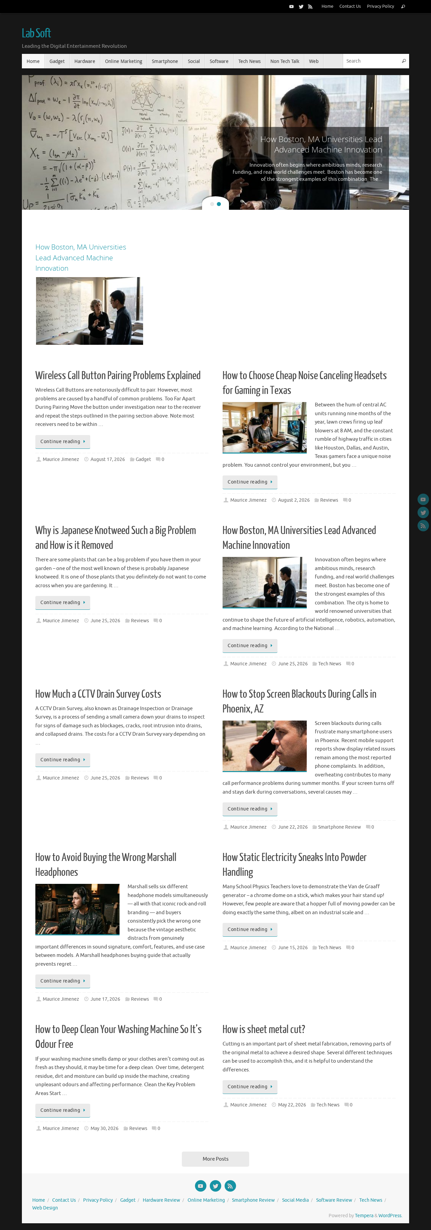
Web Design (45, 1208)
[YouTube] (291, 6)
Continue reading (60, 441)
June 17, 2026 (105, 999)
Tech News (329, 664)
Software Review (334, 1200)
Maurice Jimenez (61, 459)
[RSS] (310, 6)
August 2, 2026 (294, 500)
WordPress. (390, 1216)
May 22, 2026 (292, 1105)
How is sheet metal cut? (264, 1030)
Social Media (295, 1200)
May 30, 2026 (105, 1128)
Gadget (143, 459)
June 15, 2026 (293, 948)
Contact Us (350, 6)
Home (327, 6)
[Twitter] (301, 6)
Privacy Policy (380, 6)
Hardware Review (161, 1200)
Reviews (329, 500)
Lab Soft (36, 33)
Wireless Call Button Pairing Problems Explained (118, 376)
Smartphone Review (339, 827)
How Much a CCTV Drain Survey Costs (98, 694)
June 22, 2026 (293, 827)
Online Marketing (206, 1200)
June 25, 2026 (105, 621)
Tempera (364, 1216)
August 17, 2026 (108, 459)
